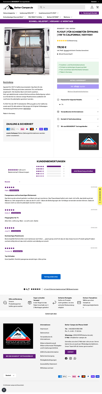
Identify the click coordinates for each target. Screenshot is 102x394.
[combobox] (61, 7)
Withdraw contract (46, 368)
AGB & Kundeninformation (49, 352)
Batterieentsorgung (47, 356)
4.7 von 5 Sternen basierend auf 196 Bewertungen (61, 289)
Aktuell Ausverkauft (78, 80)
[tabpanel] (27, 100)
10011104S (26, 109)
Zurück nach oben (51, 314)
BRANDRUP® (61, 28)
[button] (62, 41)
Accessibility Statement (48, 364)
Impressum (44, 329)
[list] (27, 51)
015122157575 (77, 335)
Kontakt (71, 352)
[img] (9, 187)
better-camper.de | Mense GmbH (15, 385)
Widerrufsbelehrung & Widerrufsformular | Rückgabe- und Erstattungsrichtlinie (51, 345)
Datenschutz (44, 333)
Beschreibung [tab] (8, 82)
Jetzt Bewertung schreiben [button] (83, 171)
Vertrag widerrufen (51, 277)
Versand (66, 50)
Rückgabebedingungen (48, 360)
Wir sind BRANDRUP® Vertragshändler (19, 356)
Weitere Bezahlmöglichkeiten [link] (78, 91)
